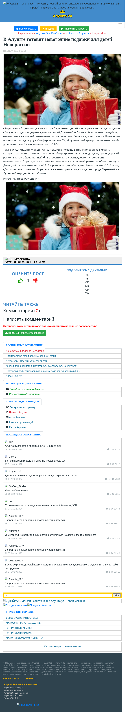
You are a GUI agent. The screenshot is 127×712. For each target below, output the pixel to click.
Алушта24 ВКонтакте (13, 690)
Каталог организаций (21, 422)
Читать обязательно (16, 490)
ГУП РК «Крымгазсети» (19, 633)
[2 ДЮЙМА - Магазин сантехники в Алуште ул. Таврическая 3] (44, 600)
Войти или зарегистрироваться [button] (26, 333)
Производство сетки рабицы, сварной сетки (31, 356)
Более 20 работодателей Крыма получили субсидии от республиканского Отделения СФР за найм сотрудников (61, 566)
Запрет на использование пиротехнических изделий (35, 520)
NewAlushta (22, 259)
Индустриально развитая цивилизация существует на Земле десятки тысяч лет (50, 535)
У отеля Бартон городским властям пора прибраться (35, 460)
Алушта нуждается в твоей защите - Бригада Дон (33, 446)
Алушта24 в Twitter (12, 698)
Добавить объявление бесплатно (25, 351)
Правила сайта (10, 678)
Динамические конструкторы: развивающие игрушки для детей (41, 475)
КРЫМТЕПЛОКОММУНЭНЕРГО (24, 638)
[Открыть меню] (120, 25)
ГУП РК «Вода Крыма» (19, 628)
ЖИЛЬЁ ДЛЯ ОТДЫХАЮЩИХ (24, 383)
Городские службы (20, 612)
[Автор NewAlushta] (8, 260)
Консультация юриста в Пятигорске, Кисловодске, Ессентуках (41, 366)
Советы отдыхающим (22, 401)
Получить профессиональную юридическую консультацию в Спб (43, 371)
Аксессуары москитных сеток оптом (26, 361)
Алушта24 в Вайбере (13, 688)
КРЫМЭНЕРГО (23, 623)
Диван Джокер (14, 376)
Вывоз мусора (22, 617)
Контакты (31, 678)
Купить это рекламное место (62, 646)
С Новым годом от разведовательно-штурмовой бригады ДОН (41, 505)
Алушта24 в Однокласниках (16, 693)
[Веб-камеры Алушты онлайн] (39, 605)
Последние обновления (23, 434)
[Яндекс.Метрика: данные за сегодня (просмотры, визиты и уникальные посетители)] (28, 705)
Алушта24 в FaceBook (13, 696)
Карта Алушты (17, 427)
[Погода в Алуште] (15, 605)
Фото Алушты (17, 417)
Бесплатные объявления (24, 345)
